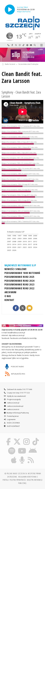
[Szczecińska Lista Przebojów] (22, 55)
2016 (25, 244)
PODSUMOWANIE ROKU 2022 (19, 288)
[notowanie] (22, 325)
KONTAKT (9, 300)
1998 (25, 235)
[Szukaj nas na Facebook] (8, 438)
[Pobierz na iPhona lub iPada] (14, 457)
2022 (25, 247)
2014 (14, 244)
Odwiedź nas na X (16, 45)
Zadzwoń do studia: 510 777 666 (19, 389)
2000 (35, 235)
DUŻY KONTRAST (13, 426)
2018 (35, 244)
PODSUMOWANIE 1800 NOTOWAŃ (22, 273)
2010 (25, 241)
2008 (14, 241)
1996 (14, 235)
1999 (30, 235)
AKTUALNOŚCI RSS (18, 374)
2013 (9, 244)
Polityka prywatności (18, 480)
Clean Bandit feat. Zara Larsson (22, 77)
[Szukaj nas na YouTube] (21, 448)
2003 (20, 238)
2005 (30, 238)
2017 (30, 244)
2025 (9, 250)
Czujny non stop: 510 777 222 (18, 393)
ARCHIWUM (10, 292)
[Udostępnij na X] (23, 308)
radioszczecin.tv (13, 409)
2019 (9, 247)
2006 (35, 238)
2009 (20, 241)
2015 (20, 244)
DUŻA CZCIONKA (13, 423)
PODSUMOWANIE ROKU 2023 (19, 284)
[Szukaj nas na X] (17, 438)
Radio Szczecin (10, 64)
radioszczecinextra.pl (15, 406)
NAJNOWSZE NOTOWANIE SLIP (20, 265)
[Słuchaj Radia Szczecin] (10, 9)
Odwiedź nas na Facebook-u (12, 45)
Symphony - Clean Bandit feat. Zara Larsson (21, 94)
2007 (9, 241)
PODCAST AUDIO (17, 366)
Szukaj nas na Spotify (27, 45)
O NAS (7, 296)
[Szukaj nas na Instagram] (26, 438)
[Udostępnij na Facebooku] (16, 308)
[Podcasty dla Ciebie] (22, 457)
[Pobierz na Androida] (32, 448)
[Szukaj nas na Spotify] (12, 448)
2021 (20, 247)
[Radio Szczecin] (22, 23)
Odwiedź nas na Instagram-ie (20, 45)
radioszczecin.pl (13, 403)
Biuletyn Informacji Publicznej (18, 413)
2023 (30, 247)
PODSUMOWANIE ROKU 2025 (19, 277)
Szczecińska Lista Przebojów (28, 64)
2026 (14, 250)
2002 (14, 238)
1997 (20, 235)
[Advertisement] (22, 514)
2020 (14, 247)
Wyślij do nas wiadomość (31, 45)
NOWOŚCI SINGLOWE (15, 269)
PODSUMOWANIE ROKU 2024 (19, 280)
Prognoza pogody (14, 399)
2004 (25, 238)
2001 (9, 238)
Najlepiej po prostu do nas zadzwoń (8, 45)
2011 (30, 241)
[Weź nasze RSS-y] (30, 457)
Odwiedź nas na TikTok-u (23, 45)
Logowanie (11, 419)
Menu (41, 45)
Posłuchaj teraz (13, 416)
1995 (9, 235)
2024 (35, 247)
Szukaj (35, 45)
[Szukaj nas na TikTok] (35, 438)
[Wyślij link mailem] (29, 308)
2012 (35, 241)
